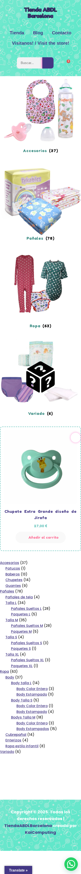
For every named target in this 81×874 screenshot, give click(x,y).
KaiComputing (40, 832)
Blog (38, 32)
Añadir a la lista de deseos (76, 438)
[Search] (48, 63)
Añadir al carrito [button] (43, 537)
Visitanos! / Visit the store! (40, 43)
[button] (71, 864)
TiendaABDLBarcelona (28, 825)
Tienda (17, 32)
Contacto (61, 32)
